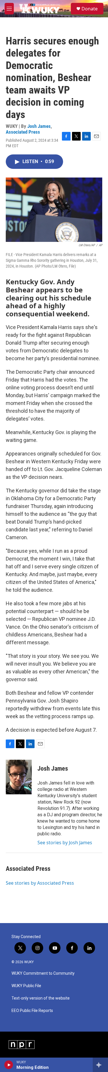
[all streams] (100, 1065)
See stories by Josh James (64, 842)
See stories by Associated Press (40, 883)
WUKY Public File (26, 986)
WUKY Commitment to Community (43, 973)
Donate (90, 8)
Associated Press (23, 132)
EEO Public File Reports (32, 1010)
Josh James (39, 126)
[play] (8, 1065)
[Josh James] (19, 777)
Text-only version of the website (41, 998)
